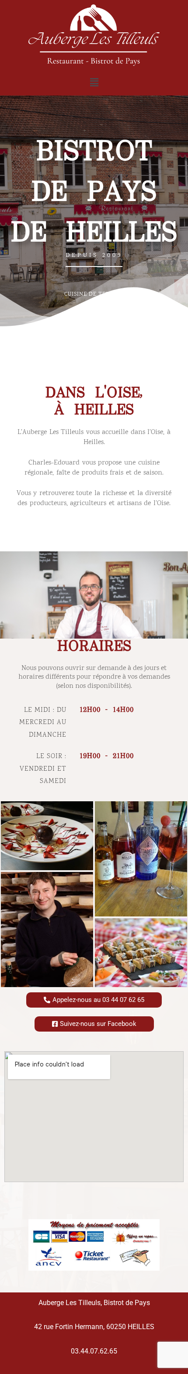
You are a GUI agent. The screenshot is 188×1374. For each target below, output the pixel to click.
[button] (94, 83)
